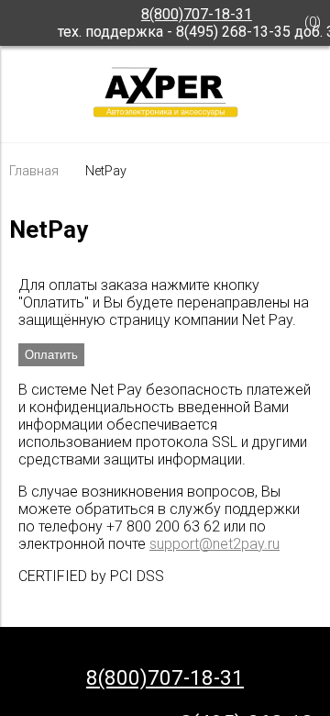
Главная (34, 171)
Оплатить (51, 355)
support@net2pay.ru (214, 544)
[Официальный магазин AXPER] (165, 116)
